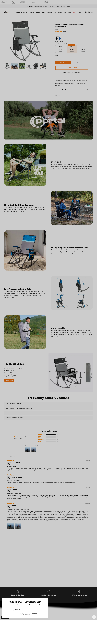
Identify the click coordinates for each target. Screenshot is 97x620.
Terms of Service (24, 614)
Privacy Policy (34, 613)
